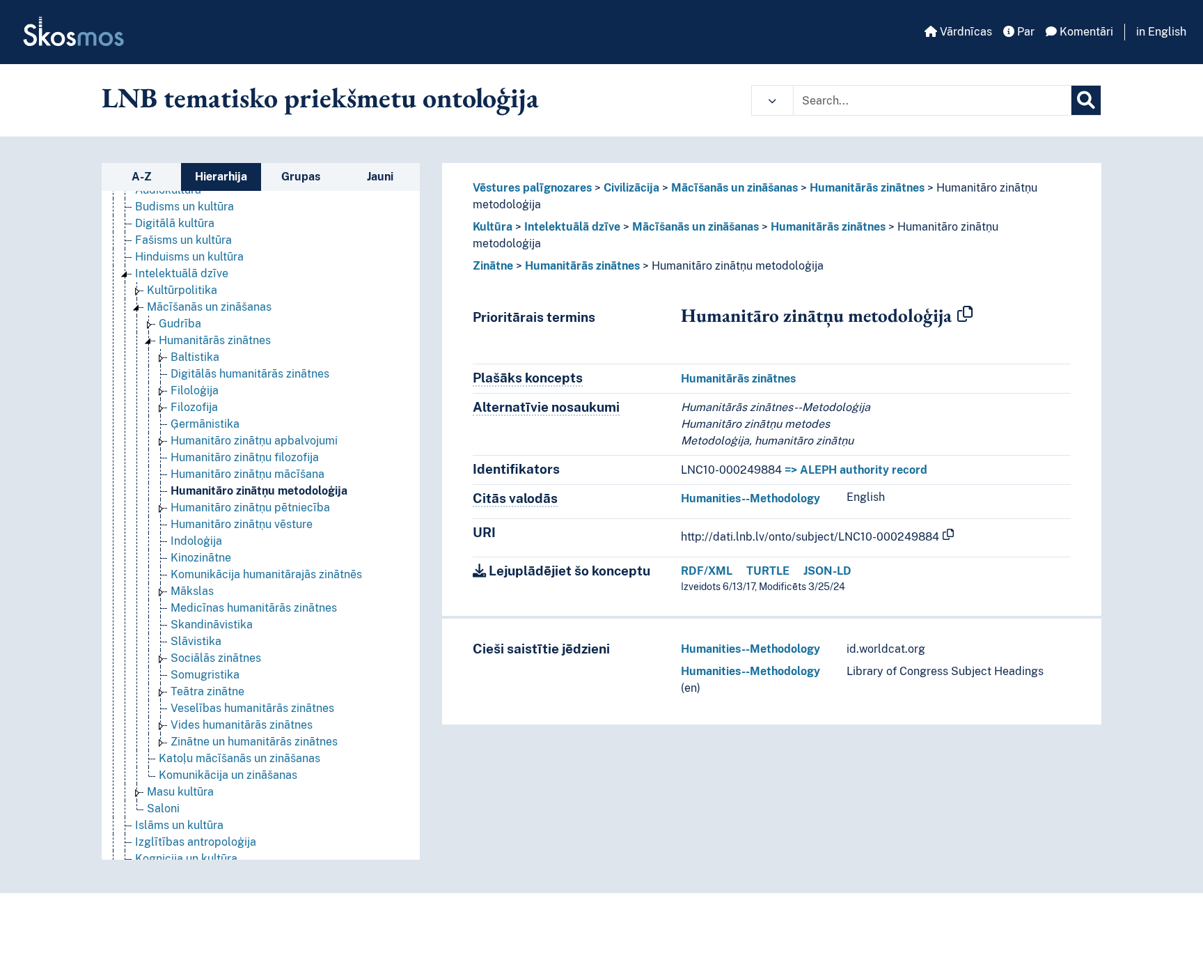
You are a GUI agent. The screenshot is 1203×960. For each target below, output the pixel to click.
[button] (772, 100)
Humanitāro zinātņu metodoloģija (259, 490)
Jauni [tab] (380, 176)
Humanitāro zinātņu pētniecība (250, 507)
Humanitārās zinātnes (215, 340)
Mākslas (192, 591)
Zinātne (493, 265)
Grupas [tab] (300, 176)
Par (1024, 31)
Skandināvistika (212, 624)
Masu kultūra (180, 791)
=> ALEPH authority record (856, 470)
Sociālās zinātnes (216, 658)
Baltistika (195, 357)
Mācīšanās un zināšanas (209, 306)
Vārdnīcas (964, 31)
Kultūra (492, 226)
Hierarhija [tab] (221, 176)
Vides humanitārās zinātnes (242, 724)
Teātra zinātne (207, 691)
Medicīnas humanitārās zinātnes (254, 607)
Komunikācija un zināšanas (228, 775)
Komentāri (1085, 31)
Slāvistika (196, 641)
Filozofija (194, 407)
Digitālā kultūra (174, 223)
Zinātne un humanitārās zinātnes (254, 741)
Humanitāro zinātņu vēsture (242, 524)
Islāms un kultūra (179, 825)
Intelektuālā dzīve (181, 273)
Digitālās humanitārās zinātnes (250, 373)
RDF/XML (706, 571)
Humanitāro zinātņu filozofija (245, 457)
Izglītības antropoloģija (195, 842)
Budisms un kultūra (184, 206)
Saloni (163, 808)
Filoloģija (195, 390)
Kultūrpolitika (182, 290)
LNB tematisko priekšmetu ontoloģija (320, 97)
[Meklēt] (1086, 100)
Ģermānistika (205, 424)
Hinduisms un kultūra (189, 256)
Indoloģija (196, 541)
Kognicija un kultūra (186, 858)
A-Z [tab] (142, 176)
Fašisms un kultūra (183, 240)
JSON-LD (827, 571)
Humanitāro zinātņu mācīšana (247, 474)
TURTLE (767, 571)
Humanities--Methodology (750, 498)
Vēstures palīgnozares (532, 187)
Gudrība (180, 323)
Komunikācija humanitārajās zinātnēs (266, 574)
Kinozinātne (201, 557)
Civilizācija (631, 187)
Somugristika (205, 674)
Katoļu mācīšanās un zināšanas (239, 758)
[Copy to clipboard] (965, 315)
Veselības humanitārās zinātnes (252, 708)
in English (1161, 31)
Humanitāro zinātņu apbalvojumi (254, 440)
